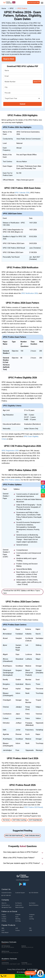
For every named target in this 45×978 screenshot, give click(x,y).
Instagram (32, 914)
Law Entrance (11, 963)
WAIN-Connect (10, 952)
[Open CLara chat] (40, 973)
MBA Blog (17, 918)
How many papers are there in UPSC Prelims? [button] (20, 852)
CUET (3, 930)
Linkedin (4, 916)
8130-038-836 (34, 892)
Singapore (26, 880)
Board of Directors (33, 905)
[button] (30, 973)
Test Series (6, 820)
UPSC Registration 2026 (10, 451)
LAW (16, 928)
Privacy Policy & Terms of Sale (16, 969)
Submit (22, 104)
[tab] (22, 852)
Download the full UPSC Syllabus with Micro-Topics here (21, 592)
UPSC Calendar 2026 (22, 193)
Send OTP (37, 82)
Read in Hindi (8, 59)
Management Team (6, 907)
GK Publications (8, 946)
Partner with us (6, 905)
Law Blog (31, 918)
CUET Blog (18, 921)
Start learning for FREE (33, 2)
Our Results (18, 903)
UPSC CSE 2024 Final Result (13, 835)
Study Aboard (5, 932)
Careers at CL (18, 905)
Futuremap (27, 963)
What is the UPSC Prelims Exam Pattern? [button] (19, 858)
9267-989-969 (7, 895)
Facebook (17, 914)
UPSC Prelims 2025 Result (33, 807)
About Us (4, 903)
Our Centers (32, 903)
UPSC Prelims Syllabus (12, 480)
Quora (16, 916)
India (17, 880)
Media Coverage (19, 907)
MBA (3, 928)
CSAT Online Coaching (19, 820)
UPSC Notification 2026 (29, 293)
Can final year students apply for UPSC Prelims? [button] (21, 863)
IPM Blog (4, 921)
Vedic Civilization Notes (32, 835)
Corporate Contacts (6, 892)
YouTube (4, 918)
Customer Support (20, 892)
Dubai (21, 880)
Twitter (31, 916)
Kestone (27, 946)
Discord (4, 914)
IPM (30, 928)
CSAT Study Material (35, 820)
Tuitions (17, 930)
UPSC (30, 930)
